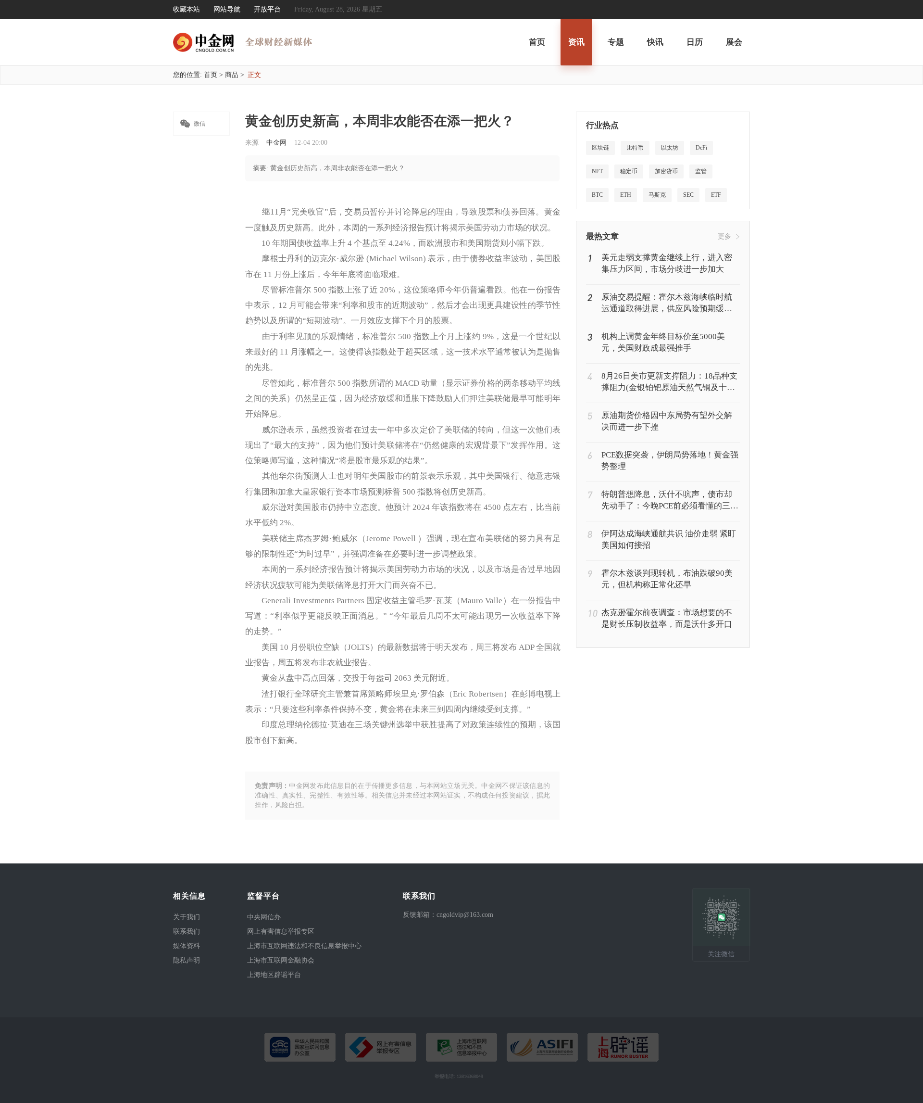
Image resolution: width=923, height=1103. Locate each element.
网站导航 (226, 9)
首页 (537, 42)
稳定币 (628, 171)
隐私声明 (186, 960)
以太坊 (669, 147)
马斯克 (657, 194)
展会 (734, 42)
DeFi (701, 147)
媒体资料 (186, 946)
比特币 (635, 147)
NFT (597, 171)
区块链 (600, 147)
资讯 (576, 42)
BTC (597, 194)
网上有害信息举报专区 (280, 931)
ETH (625, 194)
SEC (688, 194)
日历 (694, 42)
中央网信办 (264, 917)
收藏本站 (186, 9)
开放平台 (267, 9)
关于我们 (186, 917)
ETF (716, 194)
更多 (724, 236)
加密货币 (666, 171)
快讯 (655, 42)
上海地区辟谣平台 (274, 974)
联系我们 (186, 931)
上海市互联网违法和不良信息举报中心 (304, 946)
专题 (616, 42)
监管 (701, 171)
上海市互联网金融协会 (280, 960)
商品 (231, 74)
